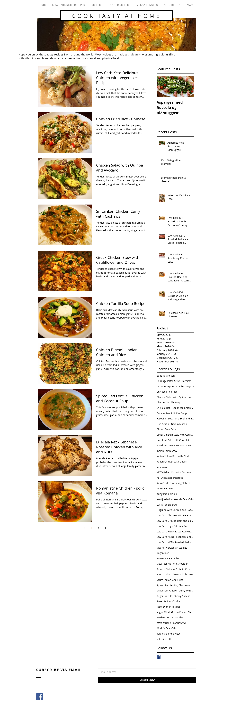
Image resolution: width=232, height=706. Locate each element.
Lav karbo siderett (167, 504)
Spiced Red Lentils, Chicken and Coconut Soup (175, 585)
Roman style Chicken (168, 558)
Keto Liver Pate (165, 488)
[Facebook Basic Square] (158, 657)
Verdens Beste (165, 617)
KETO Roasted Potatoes (170, 477)
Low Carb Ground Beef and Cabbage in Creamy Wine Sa (175, 520)
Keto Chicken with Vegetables (173, 483)
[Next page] (105, 528)
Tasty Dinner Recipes (168, 606)
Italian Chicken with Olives (172, 461)
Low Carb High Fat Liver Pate (173, 526)
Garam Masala (179, 424)
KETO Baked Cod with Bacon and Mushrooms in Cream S (175, 472)
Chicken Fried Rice (167, 391)
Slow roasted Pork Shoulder (172, 563)
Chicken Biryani (185, 386)
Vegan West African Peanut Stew (175, 612)
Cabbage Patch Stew (168, 381)
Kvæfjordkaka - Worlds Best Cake (175, 499)
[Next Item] (188, 86)
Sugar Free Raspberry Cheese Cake (175, 596)
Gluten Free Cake (166, 429)
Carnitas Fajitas (165, 386)
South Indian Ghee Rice (170, 579)
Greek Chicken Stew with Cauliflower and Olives (175, 434)
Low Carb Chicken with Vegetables (175, 515)
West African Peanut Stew (171, 622)
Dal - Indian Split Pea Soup (172, 413)
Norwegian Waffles (176, 547)
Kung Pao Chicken (167, 494)
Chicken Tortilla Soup (169, 402)
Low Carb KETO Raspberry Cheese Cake (175, 536)
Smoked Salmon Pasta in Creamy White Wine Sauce (175, 569)
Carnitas (186, 381)
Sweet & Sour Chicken (169, 601)
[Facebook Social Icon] (39, 696)
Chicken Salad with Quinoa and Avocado (175, 397)
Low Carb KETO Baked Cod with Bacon (175, 531)
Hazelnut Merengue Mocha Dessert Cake (175, 445)
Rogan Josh (163, 553)
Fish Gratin (163, 424)
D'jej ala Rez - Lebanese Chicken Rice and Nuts (175, 407)
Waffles (179, 617)
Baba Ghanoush (166, 375)
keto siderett (164, 639)
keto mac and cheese (169, 633)
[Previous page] (84, 528)
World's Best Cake (167, 628)
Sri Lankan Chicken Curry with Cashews (175, 590)
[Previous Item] (162, 86)
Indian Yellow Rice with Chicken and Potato (175, 456)
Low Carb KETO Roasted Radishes (175, 542)
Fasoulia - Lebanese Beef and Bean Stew (175, 418)
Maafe (160, 547)
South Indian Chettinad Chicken (175, 574)
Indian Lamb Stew (167, 450)
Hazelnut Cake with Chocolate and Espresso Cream (175, 440)
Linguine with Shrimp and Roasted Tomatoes (175, 510)
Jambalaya (162, 467)
